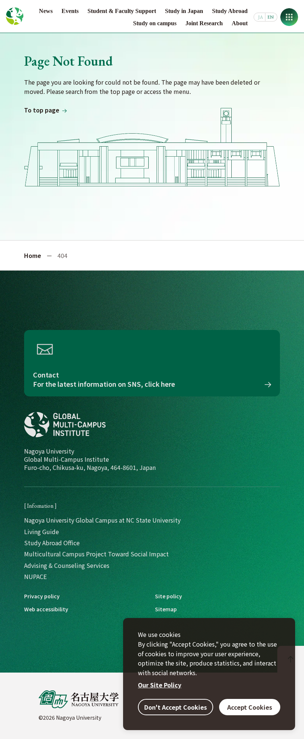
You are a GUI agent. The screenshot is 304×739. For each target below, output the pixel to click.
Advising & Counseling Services (66, 565)
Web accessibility (46, 609)
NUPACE (35, 576)
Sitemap (166, 609)
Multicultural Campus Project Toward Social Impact (96, 553)
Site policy (168, 596)
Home (32, 255)
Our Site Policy (159, 684)
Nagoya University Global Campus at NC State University (102, 520)
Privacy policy (42, 596)
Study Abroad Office (52, 542)
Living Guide (41, 531)
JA (260, 17)
